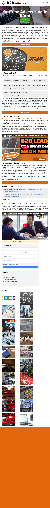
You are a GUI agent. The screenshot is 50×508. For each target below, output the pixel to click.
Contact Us (5, 284)
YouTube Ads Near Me (8, 275)
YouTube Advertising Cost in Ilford (11, 279)
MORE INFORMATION (25, 44)
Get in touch (25, 19)
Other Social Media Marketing (10, 281)
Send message (20, 267)
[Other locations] (43, 3)
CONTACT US (25, 183)
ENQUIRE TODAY (25, 112)
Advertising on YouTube (8, 277)
